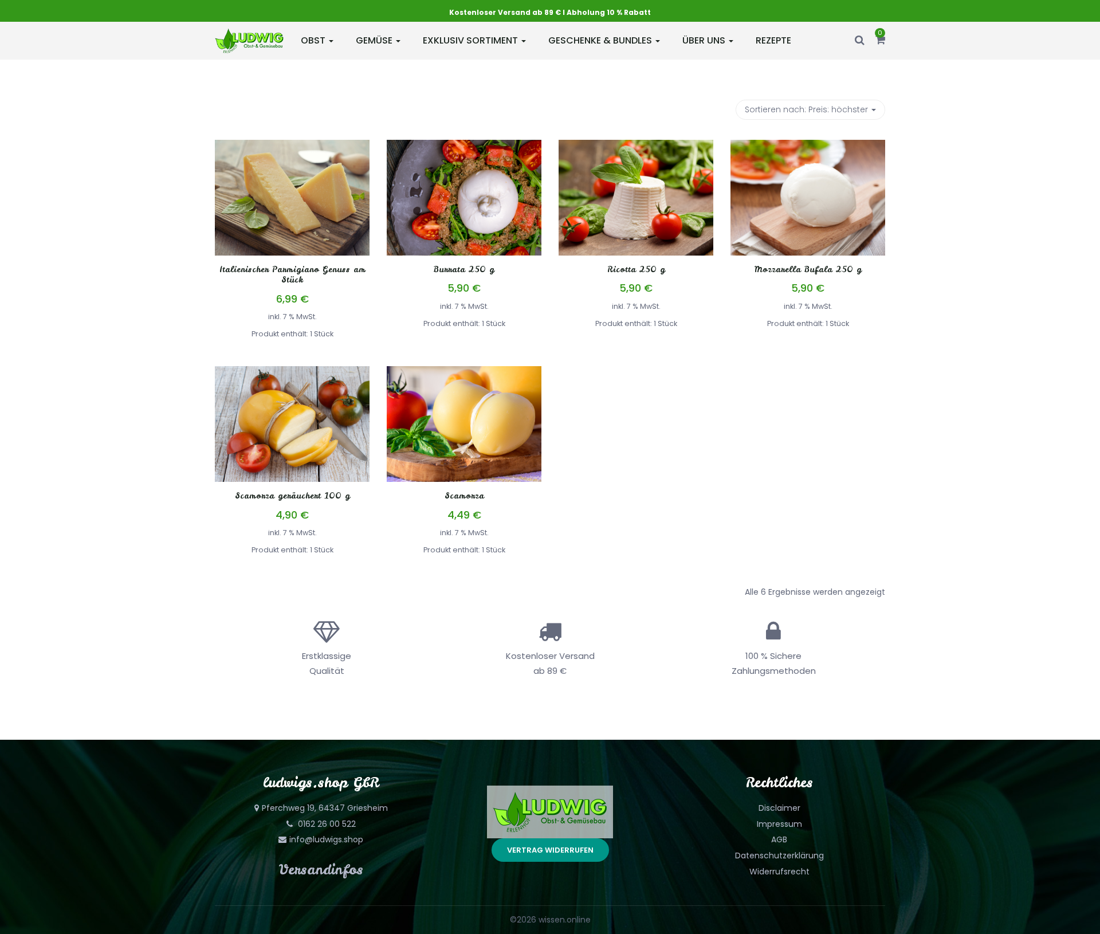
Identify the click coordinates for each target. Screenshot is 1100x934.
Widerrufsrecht (779, 871)
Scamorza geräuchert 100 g (292, 495)
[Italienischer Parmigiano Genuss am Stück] (292, 146)
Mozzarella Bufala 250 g (808, 269)
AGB (779, 839)
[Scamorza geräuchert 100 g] (292, 373)
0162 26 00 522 (326, 824)
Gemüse (375, 40)
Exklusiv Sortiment (471, 40)
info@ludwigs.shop (326, 839)
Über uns (705, 40)
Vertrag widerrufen (550, 850)
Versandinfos (321, 869)
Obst (314, 40)
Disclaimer (779, 808)
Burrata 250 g (464, 269)
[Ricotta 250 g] (636, 146)
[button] (880, 40)
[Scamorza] (464, 373)
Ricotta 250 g (636, 269)
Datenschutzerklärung (779, 855)
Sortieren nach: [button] (806, 109)
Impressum (779, 824)
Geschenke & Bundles (601, 40)
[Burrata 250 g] (464, 146)
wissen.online (565, 919)
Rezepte (773, 40)
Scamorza (464, 495)
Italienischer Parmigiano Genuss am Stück (292, 274)
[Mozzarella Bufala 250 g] (807, 146)
